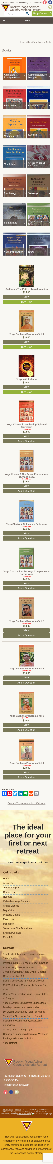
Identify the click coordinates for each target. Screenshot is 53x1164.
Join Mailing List (24, 3)
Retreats (7, 897)
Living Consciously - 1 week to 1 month (23, 980)
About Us (13, 3)
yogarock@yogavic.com (16, 1085)
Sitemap (18, 1109)
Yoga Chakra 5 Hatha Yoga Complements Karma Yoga (27, 572)
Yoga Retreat (10, 1043)
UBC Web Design (25, 1114)
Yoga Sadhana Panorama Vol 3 (26, 334)
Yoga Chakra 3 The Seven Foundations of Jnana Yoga (26, 475)
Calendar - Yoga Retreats (16, 901)
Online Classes (11, 906)
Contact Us (37, 3)
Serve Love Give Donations (17, 928)
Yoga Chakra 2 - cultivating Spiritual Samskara (27, 425)
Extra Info (8, 937)
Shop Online (40, 13)
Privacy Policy (8, 1109)
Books (48, 42)
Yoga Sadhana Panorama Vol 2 (26, 621)
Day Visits (8, 910)
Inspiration (8, 924)
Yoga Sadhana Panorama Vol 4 (26, 668)
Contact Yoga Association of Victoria (26, 803)
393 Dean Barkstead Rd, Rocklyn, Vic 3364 (27, 1076)
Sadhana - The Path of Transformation (26, 289)
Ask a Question (26, 441)
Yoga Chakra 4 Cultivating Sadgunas (26, 524)
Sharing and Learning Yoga (17, 1029)
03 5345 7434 (11, 1080)
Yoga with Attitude (26, 379)
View (26, 297)
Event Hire (8, 919)
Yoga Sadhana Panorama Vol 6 (26, 763)
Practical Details (11, 915)
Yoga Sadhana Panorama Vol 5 (26, 716)
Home (5, 3)
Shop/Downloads (35, 42)
